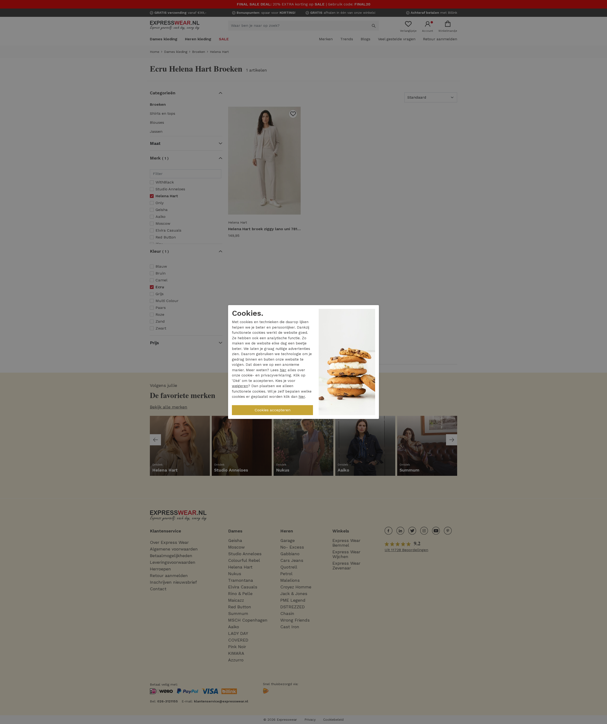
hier (283, 370)
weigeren (240, 386)
